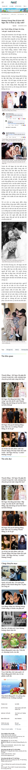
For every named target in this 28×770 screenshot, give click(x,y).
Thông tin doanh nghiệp (7, 729)
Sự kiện (11, 6)
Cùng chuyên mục (9, 563)
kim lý (17, 349)
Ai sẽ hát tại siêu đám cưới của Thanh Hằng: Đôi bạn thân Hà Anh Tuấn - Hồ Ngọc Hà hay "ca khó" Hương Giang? (13, 451)
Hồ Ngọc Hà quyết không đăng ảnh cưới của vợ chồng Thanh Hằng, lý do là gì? (12, 427)
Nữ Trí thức (18, 6)
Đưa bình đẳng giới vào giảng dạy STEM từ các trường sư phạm (13, 697)
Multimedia (18, 718)
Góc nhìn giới (20, 14)
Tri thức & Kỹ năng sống (20, 714)
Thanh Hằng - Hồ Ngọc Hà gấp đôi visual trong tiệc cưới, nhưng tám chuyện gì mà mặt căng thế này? (13, 377)
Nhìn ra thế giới (5, 713)
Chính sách (13, 14)
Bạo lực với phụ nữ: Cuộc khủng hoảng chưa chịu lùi (12, 629)
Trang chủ (4, 6)
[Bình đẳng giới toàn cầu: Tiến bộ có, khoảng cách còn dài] (14, 640)
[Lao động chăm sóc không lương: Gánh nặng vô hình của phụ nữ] (14, 597)
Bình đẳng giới (5, 14)
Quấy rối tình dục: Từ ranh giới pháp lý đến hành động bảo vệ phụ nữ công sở (13, 584)
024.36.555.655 (5, 724)
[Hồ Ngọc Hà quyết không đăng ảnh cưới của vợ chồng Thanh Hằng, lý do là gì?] (14, 415)
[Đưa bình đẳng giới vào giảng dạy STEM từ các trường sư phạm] (14, 686)
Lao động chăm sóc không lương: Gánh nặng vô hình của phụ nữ (13, 607)
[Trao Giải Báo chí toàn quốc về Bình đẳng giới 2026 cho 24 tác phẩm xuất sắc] (14, 662)
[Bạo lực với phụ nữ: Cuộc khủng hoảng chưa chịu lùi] (14, 619)
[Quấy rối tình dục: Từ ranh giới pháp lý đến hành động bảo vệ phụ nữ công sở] (14, 573)
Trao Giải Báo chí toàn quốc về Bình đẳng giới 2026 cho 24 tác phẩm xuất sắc (12, 674)
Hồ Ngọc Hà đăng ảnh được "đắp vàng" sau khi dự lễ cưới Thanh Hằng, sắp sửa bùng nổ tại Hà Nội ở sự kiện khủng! (13, 402)
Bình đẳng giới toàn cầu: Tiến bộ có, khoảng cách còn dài (13, 651)
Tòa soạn (18, 729)
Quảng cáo (17, 724)
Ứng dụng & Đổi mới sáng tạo (20, 708)
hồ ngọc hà (9, 349)
